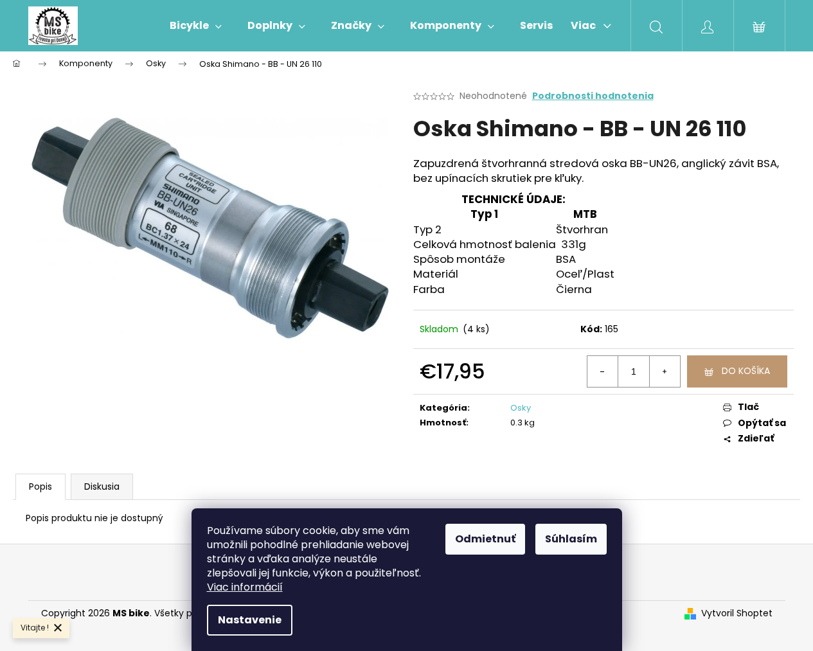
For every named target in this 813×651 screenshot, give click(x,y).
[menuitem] (196, 25)
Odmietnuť (485, 538)
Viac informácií (245, 587)
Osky (520, 408)
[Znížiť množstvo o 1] (602, 371)
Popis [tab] (40, 486)
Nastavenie (249, 619)
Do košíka (746, 370)
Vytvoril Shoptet (737, 613)
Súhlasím (571, 538)
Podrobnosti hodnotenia (593, 96)
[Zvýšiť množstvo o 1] (664, 371)
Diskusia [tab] (102, 486)
